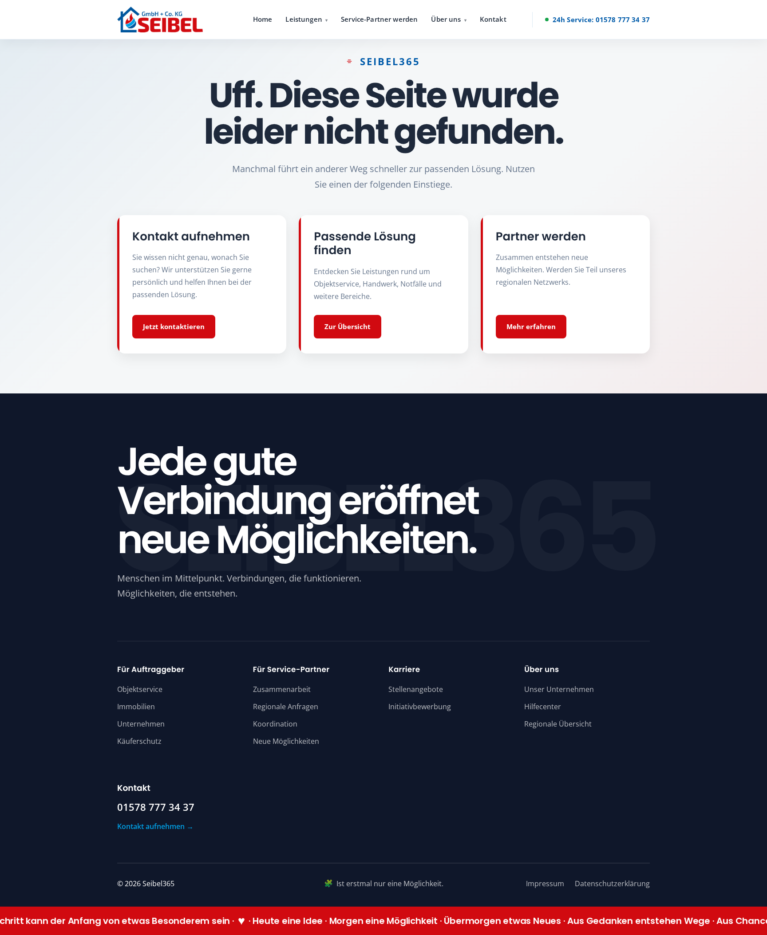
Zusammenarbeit (282, 689)
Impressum (545, 883)
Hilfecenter (542, 706)
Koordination (275, 724)
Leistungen (303, 19)
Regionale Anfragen (285, 706)
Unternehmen (141, 724)
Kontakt (493, 19)
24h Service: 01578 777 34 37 (601, 19)
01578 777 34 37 (155, 807)
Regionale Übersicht (558, 724)
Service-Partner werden (379, 19)
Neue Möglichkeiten (286, 741)
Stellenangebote (415, 689)
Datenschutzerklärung (612, 883)
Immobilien (136, 706)
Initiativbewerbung (419, 706)
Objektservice (139, 689)
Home (263, 19)
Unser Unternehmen (559, 689)
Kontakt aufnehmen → (155, 826)
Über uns (446, 19)
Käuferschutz (139, 741)
